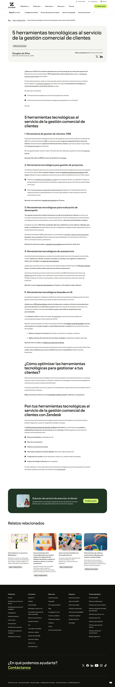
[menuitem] (104, 1)
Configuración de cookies (48, 682)
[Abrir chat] (111, 683)
